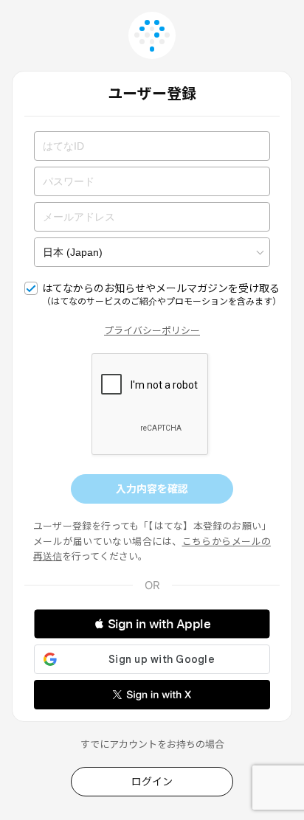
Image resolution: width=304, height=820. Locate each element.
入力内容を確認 (152, 488)
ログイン (152, 781)
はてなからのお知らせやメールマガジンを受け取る (161, 294)
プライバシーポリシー (152, 330)
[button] (152, 624)
